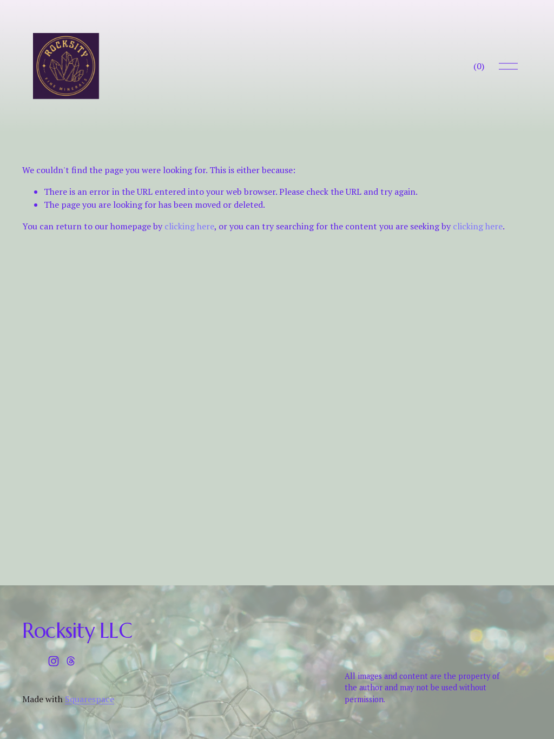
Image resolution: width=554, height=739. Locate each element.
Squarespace (89, 699)
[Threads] (70, 661)
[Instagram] (53, 661)
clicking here (189, 226)
